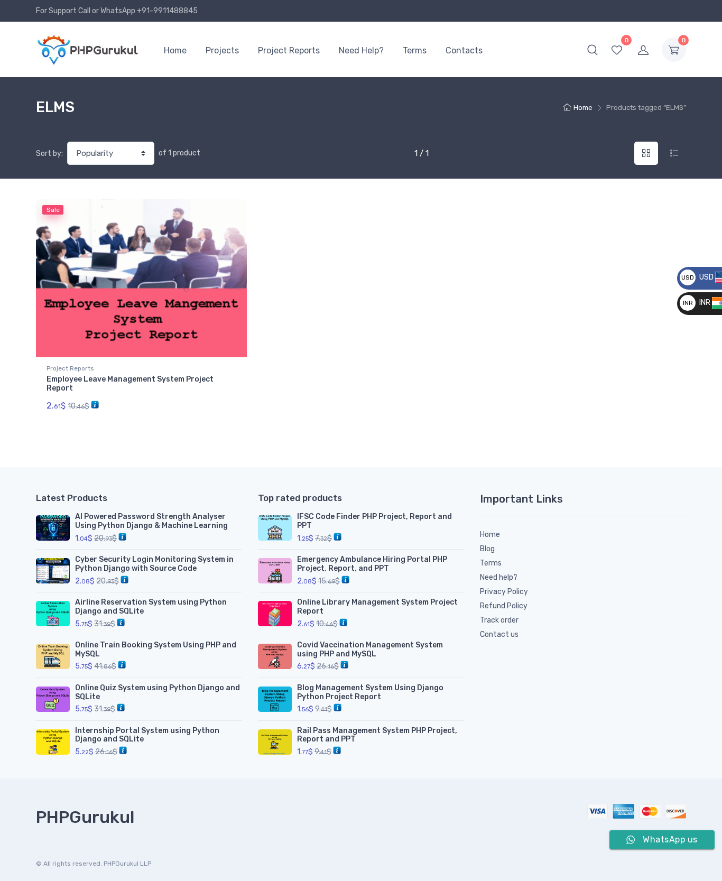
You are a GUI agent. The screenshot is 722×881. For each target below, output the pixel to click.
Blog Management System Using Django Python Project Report (370, 692)
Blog (487, 548)
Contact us (499, 634)
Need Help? (361, 50)
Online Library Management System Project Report (377, 607)
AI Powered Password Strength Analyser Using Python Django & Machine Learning (151, 521)
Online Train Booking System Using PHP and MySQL (155, 650)
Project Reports (289, 50)
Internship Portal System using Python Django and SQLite (147, 735)
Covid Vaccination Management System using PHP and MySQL (370, 650)
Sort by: (49, 153)
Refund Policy (503, 605)
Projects (222, 50)
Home (175, 50)
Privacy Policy (504, 591)
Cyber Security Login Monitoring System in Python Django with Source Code (154, 564)
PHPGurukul (85, 817)
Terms (415, 50)
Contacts (464, 50)
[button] (592, 50)
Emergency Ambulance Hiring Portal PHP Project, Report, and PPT (372, 564)
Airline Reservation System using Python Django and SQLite (151, 607)
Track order (499, 620)
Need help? (498, 577)
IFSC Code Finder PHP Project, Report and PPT (374, 521)
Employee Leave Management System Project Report (130, 384)
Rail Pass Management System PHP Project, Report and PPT (377, 735)
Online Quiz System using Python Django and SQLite (157, 692)
